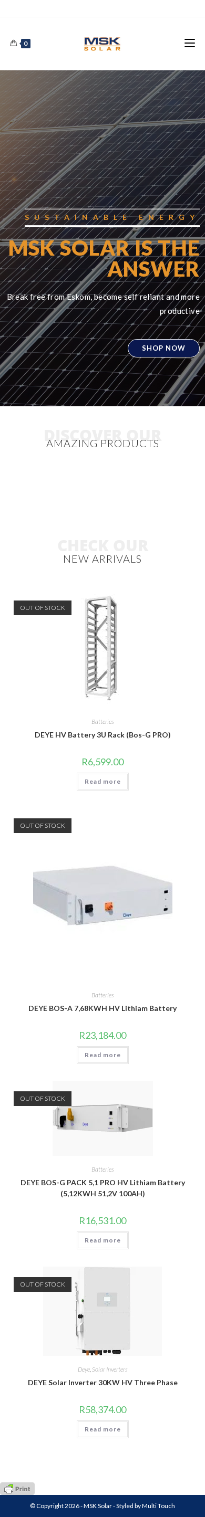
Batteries (102, 721)
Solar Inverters (110, 1369)
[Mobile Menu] (189, 43)
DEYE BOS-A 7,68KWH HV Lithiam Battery (102, 1008)
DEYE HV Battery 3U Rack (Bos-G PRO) (103, 734)
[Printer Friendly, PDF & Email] (17, 1487)
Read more (103, 781)
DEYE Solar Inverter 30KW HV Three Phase (103, 1382)
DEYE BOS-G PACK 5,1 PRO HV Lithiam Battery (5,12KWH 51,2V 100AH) (102, 1188)
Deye (84, 1369)
